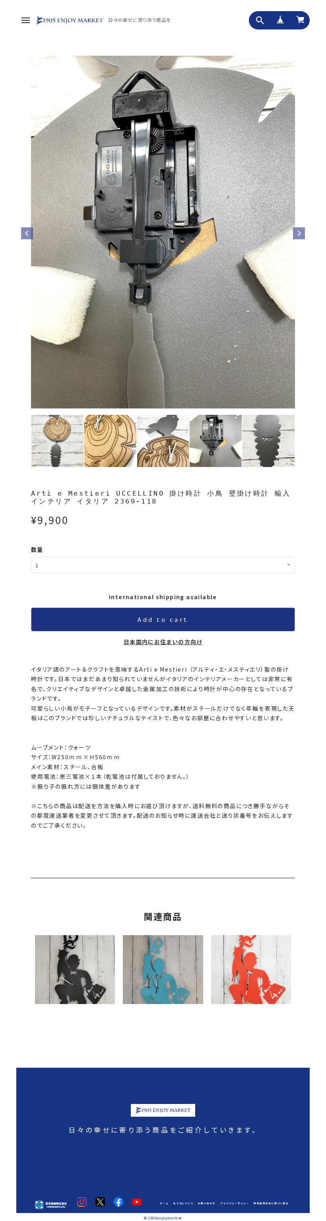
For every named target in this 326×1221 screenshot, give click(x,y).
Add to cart (163, 619)
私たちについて (183, 1203)
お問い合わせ (206, 1203)
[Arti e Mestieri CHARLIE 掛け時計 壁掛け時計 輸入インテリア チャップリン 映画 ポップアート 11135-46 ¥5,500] (75, 969)
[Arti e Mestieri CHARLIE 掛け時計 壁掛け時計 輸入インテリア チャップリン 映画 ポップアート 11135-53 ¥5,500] (163, 969)
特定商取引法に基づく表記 (271, 1203)
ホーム (164, 1203)
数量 (37, 549)
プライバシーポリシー (234, 1203)
